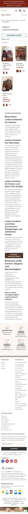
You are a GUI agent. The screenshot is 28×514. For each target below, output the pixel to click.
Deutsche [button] (4, 10)
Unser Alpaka (4, 422)
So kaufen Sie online (6, 430)
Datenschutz (16, 503)
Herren (3, 364)
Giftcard (3, 368)
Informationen (13, 452)
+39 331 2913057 (14, 501)
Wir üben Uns (4, 428)
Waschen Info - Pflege (20, 403)
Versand (17, 401)
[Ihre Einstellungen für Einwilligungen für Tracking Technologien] (25, 511)
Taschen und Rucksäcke (12, 20)
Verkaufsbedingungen (21, 362)
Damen (3, 362)
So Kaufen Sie (18, 368)
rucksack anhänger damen (14, 255)
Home (2, 20)
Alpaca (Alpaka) (5, 420)
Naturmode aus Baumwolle (8, 424)
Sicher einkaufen (19, 370)
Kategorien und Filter (14, 35)
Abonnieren (14, 448)
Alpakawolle (4, 418)
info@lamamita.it (8, 503)
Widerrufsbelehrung (20, 394)
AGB (16, 399)
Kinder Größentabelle (20, 405)
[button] (20, 10)
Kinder (3, 366)
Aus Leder (23, 20)
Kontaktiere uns (19, 386)
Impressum (18, 392)
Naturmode (4, 416)
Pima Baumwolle (5, 426)
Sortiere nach (5, 39)
